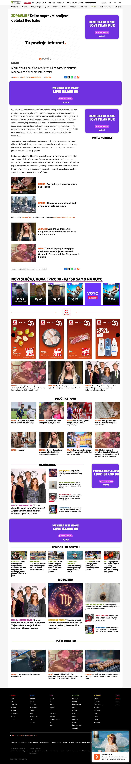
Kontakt (65, 742)
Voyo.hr (25, 751)
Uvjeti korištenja (33, 742)
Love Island (53, 713)
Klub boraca (33, 704)
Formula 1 (32, 722)
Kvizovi (96, 719)
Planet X (96, 713)
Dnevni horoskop (98, 704)
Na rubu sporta (33, 707)
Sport (38, 2)
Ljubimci (55, 7)
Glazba (51, 704)
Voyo (51, 725)
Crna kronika (14, 704)
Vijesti (12, 698)
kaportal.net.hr (53, 751)
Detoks (14, 269)
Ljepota (47, 7)
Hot (44, 2)
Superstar (52, 716)
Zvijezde (52, 698)
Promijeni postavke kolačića (77, 742)
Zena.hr (18, 751)
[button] (14, 285)
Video (118, 698)
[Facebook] (65, 77)
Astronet (96, 698)
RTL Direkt (13, 710)
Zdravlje (93, 7)
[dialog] (110, 746)
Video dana (97, 722)
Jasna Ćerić (27, 217)
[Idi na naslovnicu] (16, 4)
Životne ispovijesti (105, 7)
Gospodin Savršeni (55, 719)
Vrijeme (12, 719)
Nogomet (32, 698)
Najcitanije (22, 269)
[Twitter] (69, 77)
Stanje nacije (14, 713)
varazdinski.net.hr (65, 751)
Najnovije (118, 702)
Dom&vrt (24, 7)
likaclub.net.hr (33, 753)
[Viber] (75, 77)
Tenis (31, 713)
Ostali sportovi (33, 716)
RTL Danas (13, 707)
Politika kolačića (44, 742)
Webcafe (60, 2)
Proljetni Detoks (41, 269)
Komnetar (96, 707)
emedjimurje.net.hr (34, 751)
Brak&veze (14, 7)
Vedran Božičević (34, 77)
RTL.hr (12, 751)
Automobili (118, 7)
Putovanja (73, 7)
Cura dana (96, 701)
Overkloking (97, 710)
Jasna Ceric (30, 269)
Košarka (32, 710)
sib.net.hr (45, 751)
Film (51, 701)
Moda (64, 7)
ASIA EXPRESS (90, 3)
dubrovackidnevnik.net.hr (89, 751)
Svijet (12, 701)
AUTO (74, 3)
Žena (68, 2)
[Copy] (78, 77)
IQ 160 (80, 3)
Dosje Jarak (13, 716)
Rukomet (32, 701)
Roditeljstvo (83, 7)
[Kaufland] (65, 312)
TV (50, 710)
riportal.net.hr (76, 751)
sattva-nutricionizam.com (64, 217)
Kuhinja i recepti (36, 7)
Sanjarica (118, 705)
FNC (31, 719)
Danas (13, 695)
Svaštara (96, 716)
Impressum (14, 742)
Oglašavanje (22, 742)
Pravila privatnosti (56, 742)
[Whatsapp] (72, 77)
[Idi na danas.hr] (29, 2)
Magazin (51, 2)
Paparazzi (52, 707)
